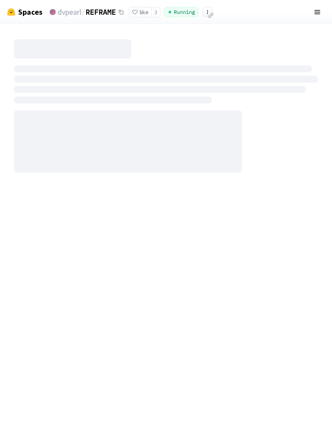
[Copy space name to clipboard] (121, 12)
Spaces (30, 12)
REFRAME (101, 12)
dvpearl (69, 12)
